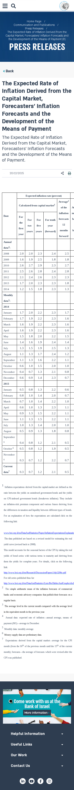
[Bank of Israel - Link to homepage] (64, 6)
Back (10, 71)
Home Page (34, 21)
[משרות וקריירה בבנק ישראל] (37, 706)
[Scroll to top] (37, 681)
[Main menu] (5, 6)
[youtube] (32, 781)
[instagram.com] (49, 781)
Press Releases (34, 28)
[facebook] (40, 781)
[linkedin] (23, 781)
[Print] (69, 173)
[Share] (62, 173)
